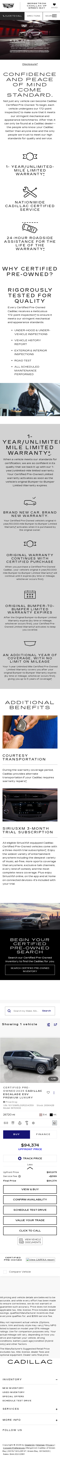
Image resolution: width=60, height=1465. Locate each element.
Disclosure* (30, 64)
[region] (30, 1177)
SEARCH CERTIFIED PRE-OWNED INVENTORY (30, 970)
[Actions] (54, 1093)
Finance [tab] (43, 1134)
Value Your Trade (30, 1220)
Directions (33, 16)
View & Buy (30, 1189)
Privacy (50, 1445)
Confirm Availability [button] (30, 1199)
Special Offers (13, 1396)
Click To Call (30, 1230)
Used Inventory (13, 1392)
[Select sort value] (54, 1024)
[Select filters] (48, 1024)
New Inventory (13, 1388)
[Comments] (54, 1123)
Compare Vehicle (20, 1271)
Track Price (32, 1158)
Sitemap (40, 1445)
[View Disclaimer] (33, 1122)
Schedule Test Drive (30, 1209)
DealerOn (30, 1445)
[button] (12, 16)
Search (46, 1010)
